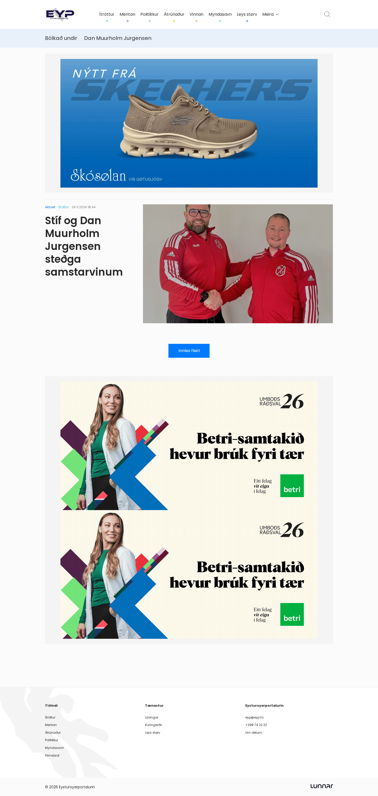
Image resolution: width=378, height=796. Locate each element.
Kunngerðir (153, 725)
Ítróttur (106, 14)
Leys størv (247, 14)
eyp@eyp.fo (254, 717)
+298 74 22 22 (256, 725)
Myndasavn (220, 14)
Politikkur (149, 14)
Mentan (127, 14)
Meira (268, 14)
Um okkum (253, 732)
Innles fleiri (189, 351)
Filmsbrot (52, 755)
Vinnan (196, 14)
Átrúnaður (174, 14)
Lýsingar (151, 717)
